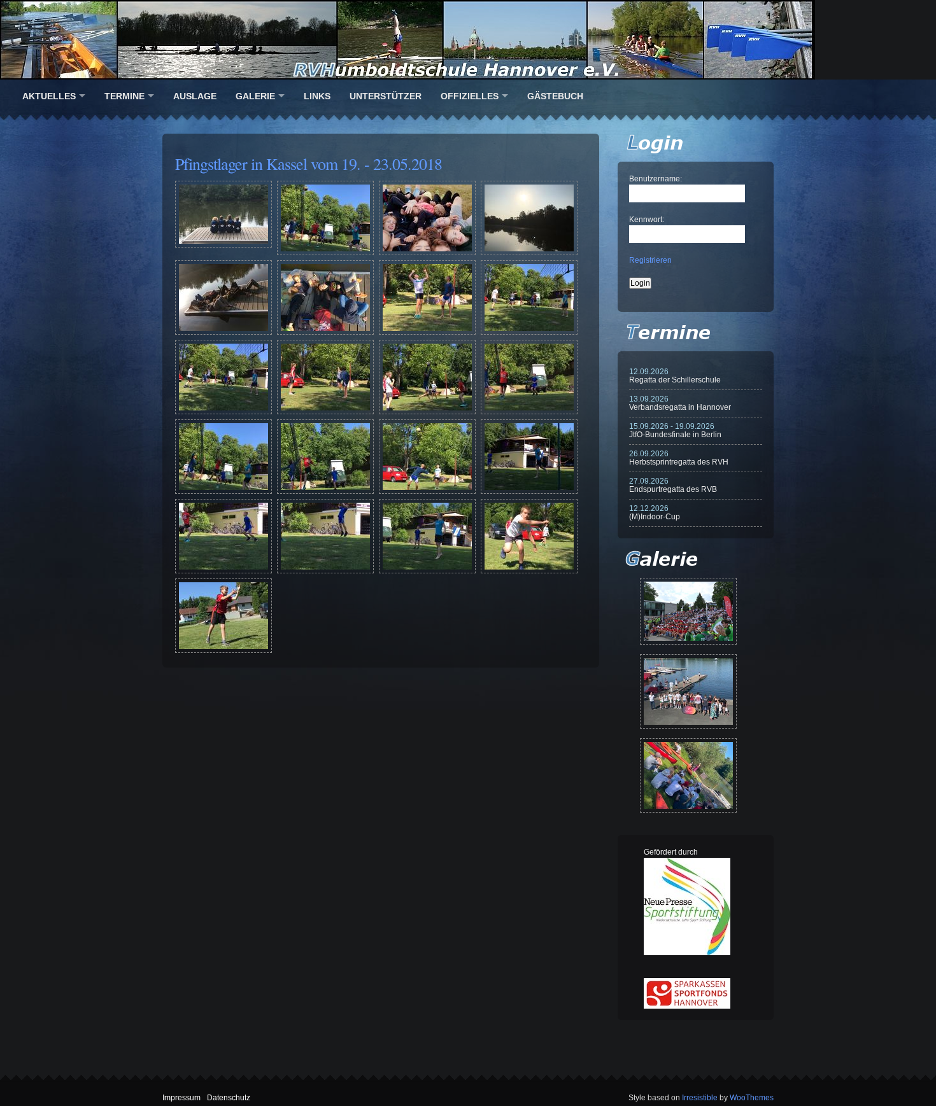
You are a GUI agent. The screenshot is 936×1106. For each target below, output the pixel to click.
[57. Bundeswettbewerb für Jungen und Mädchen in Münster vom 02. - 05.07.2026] (688, 611)
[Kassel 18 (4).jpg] (529, 252)
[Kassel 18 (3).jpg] (427, 252)
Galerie (255, 96)
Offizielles (470, 96)
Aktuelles (49, 96)
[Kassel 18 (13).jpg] (223, 491)
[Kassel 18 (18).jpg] (325, 570)
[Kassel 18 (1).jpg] (223, 245)
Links (317, 96)
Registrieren (650, 260)
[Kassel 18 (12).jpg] (529, 411)
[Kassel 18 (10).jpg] (325, 411)
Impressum (181, 1097)
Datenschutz (228, 1097)
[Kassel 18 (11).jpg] (427, 411)
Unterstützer (386, 96)
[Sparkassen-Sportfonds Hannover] (687, 1006)
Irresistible (700, 1097)
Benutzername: (655, 178)
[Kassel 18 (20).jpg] (529, 570)
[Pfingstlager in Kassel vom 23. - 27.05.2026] (688, 775)
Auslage (194, 96)
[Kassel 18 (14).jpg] (325, 491)
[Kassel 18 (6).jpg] (325, 332)
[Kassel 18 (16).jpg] (529, 491)
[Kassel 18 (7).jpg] (427, 332)
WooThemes (752, 1097)
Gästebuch (555, 96)
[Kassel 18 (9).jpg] (223, 411)
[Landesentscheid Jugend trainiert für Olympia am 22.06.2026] (688, 691)
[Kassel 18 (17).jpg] (223, 570)
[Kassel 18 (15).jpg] (427, 491)
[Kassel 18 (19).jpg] (427, 570)
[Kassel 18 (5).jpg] (223, 332)
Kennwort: (646, 219)
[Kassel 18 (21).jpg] (223, 650)
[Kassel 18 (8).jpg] (529, 332)
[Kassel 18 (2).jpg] (325, 252)
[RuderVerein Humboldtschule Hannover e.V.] (468, 40)
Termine (124, 96)
